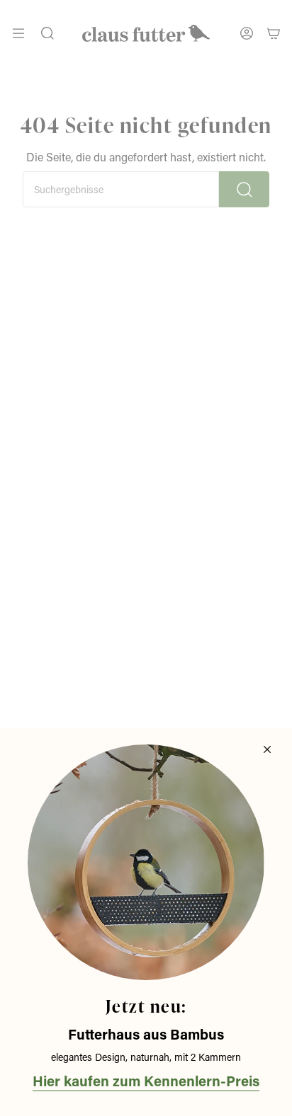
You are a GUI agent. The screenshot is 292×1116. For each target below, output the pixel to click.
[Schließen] (267, 749)
